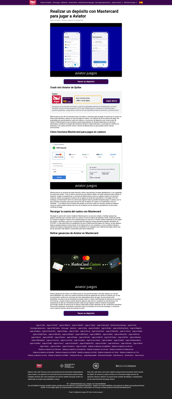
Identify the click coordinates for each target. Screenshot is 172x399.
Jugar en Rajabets (136, 328)
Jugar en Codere (55, 346)
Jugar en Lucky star (52, 340)
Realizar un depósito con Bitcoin (122, 346)
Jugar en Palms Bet (112, 331)
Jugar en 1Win (40, 325)
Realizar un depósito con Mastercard (121, 349)
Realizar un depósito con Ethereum (50, 349)
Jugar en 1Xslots (125, 331)
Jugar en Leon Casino (93, 340)
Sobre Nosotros (118, 355)
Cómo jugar (56, 2)
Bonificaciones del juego (86, 2)
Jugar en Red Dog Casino (121, 328)
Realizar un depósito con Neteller (43, 352)
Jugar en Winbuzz (64, 325)
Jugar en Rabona (35, 331)
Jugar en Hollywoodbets (133, 340)
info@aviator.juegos (80, 392)
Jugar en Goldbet (35, 343)
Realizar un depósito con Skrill (87, 352)
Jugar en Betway (126, 343)
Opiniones (64, 2)
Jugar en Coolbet (81, 346)
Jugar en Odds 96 (97, 337)
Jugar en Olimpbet (68, 334)
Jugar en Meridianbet (38, 340)
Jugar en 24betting (54, 334)
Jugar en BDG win (133, 334)
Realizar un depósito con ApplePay (99, 346)
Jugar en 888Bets (95, 334)
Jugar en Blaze (137, 343)
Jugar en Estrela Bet (71, 343)
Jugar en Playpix (62, 331)
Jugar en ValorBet (77, 325)
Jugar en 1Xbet (74, 331)
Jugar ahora (111, 101)
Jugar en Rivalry (106, 328)
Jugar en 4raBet (137, 331)
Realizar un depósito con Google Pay (74, 349)
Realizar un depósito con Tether (108, 352)
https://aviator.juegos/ (95, 392)
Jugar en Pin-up (85, 331)
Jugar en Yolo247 (51, 325)
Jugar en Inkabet (107, 340)
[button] (117, 2)
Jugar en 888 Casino (81, 334)
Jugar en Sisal (82, 328)
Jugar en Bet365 (48, 337)
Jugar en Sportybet (103, 325)
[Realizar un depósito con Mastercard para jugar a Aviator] (32, 2)
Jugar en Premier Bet (49, 331)
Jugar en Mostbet (135, 337)
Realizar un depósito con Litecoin (97, 349)
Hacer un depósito (86, 81)
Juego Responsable (90, 355)
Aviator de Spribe (46, 2)
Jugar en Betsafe (84, 337)
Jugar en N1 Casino (110, 337)
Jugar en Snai (132, 325)
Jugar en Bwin (44, 346)
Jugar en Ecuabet (100, 343)
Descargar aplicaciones (102, 2)
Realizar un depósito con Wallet (58, 355)
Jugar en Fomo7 (58, 343)
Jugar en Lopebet (79, 340)
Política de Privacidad (105, 355)
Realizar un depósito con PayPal (66, 352)
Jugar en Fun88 (47, 343)
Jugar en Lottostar (66, 340)
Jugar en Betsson (113, 343)
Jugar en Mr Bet (123, 337)
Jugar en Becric (36, 337)
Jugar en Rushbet (94, 328)
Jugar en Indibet (119, 340)
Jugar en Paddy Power (40, 334)
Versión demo (73, 2)
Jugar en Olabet (108, 334)
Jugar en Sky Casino (53, 328)
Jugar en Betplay (72, 337)
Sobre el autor (139, 355)
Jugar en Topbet (90, 325)
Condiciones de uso (76, 355)
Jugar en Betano (60, 337)
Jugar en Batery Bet (120, 334)
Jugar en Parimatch (98, 331)
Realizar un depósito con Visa (37, 355)
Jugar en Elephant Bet (87, 343)
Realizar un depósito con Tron (129, 352)
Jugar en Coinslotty (68, 346)
